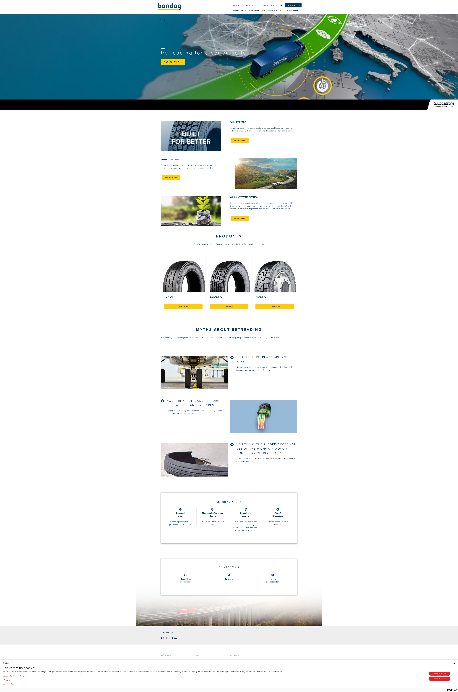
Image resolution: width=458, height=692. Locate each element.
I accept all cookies (439, 674)
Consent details (8, 684)
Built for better (166, 655)
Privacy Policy (19, 676)
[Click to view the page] (183, 276)
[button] (169, 6)
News (197, 655)
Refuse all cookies (439, 679)
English (6, 663)
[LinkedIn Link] (175, 638)
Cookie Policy (8, 676)
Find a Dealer (234, 655)
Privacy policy (23, 684)
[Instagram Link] (162, 638)
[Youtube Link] (171, 638)
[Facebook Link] (166, 638)
